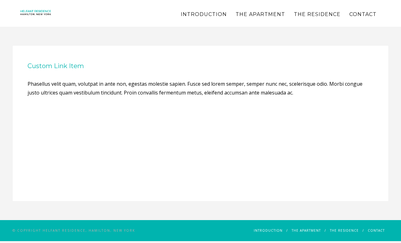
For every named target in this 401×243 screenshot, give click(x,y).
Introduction (204, 14)
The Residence (317, 14)
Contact (363, 14)
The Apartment (260, 14)
